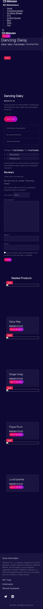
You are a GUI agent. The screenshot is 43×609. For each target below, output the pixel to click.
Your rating (9, 195)
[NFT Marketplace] (21, 33)
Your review (9, 200)
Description (14, 154)
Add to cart (11, 119)
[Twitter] (5, 596)
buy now (6, 36)
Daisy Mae (15, 321)
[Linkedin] (12, 596)
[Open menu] (3, 30)
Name (7, 235)
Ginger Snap (16, 374)
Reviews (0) (15, 158)
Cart (9, 25)
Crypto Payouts (14, 18)
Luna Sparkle (16, 479)
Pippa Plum (16, 426)
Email (6, 244)
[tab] (22, 154)
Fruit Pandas (18, 150)
